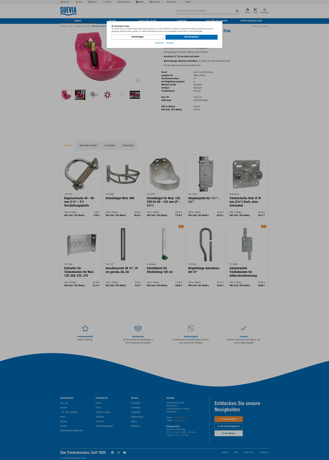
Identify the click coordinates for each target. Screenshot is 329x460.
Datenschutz (159, 43)
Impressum (170, 43)
